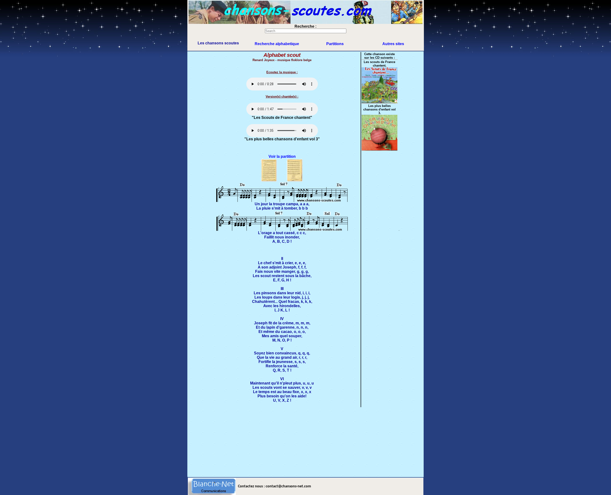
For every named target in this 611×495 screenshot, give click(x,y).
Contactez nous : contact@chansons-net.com (274, 486)
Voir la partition (282, 156)
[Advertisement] (305, 441)
